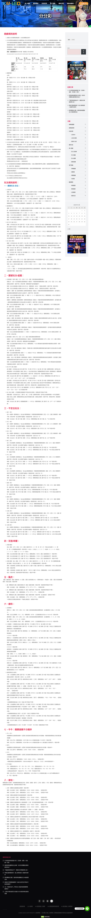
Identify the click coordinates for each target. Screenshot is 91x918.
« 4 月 (68, 229)
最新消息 (71, 144)
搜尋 (68, 48)
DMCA (42, 916)
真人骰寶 (73, 158)
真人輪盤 (73, 155)
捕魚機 (73, 172)
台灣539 (73, 134)
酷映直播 (73, 161)
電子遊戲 (71, 165)
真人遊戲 (71, 148)
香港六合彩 (74, 141)
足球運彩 (73, 192)
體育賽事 (71, 182)
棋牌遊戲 (73, 175)
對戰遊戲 (73, 168)
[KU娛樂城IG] (43, 901)
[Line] (87, 908)
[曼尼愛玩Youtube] (47, 901)
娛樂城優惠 (71, 124)
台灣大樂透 (74, 138)
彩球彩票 (71, 131)
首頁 (69, 39)
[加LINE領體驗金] (51, 901)
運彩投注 (73, 195)
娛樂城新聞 (71, 128)
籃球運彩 (73, 189)
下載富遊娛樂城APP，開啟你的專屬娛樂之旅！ (17, 870)
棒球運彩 (73, 185)
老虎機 (73, 178)
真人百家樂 (74, 151)
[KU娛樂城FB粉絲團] (39, 901)
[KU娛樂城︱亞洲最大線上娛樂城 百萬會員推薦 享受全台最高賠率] (11, 3)
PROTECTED (47, 916)
